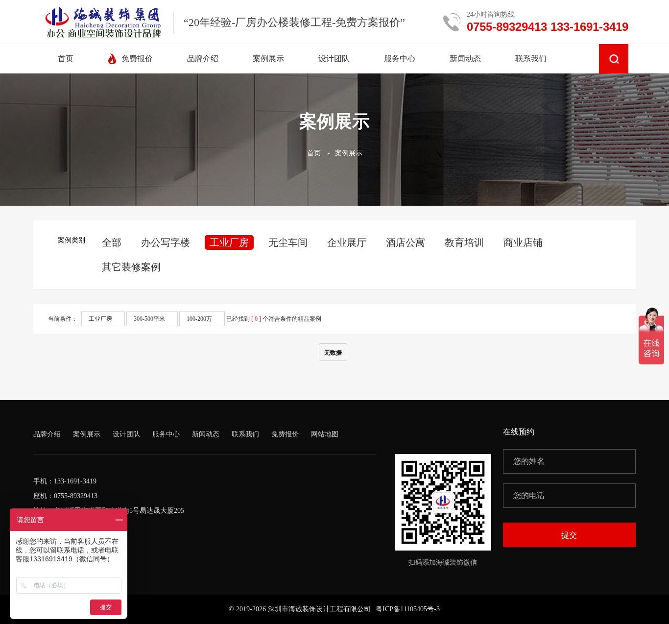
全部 (111, 242)
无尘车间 (288, 242)
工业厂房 (229, 242)
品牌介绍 (47, 434)
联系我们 (245, 434)
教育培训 (464, 242)
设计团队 (126, 434)
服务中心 (166, 434)
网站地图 (324, 434)
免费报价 (285, 434)
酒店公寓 (405, 242)
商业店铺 (523, 242)
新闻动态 (205, 434)
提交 (569, 535)
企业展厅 (346, 242)
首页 (314, 153)
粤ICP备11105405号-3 (408, 609)
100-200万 (199, 318)
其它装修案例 (131, 267)
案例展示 (348, 153)
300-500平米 (149, 318)
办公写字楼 (165, 242)
